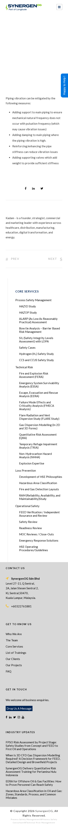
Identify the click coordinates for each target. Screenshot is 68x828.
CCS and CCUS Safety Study (36, 360)
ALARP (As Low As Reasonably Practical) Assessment (38, 320)
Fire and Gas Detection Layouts (39, 489)
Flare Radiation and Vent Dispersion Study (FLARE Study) (39, 417)
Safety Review (28, 521)
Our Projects (14, 665)
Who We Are (14, 634)
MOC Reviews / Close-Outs (36, 534)
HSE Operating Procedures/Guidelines (33, 548)
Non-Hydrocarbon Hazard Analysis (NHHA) (35, 455)
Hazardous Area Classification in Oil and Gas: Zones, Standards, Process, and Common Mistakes (34, 794)
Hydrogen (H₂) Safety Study (36, 353)
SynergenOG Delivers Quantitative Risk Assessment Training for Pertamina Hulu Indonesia (31, 772)
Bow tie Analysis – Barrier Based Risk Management (39, 330)
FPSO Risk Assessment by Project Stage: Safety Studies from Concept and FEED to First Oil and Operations (32, 746)
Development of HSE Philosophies (40, 476)
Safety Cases (27, 347)
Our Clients (13, 659)
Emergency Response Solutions (38, 540)
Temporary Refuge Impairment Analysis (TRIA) (38, 445)
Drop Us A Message (19, 708)
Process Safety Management (33, 300)
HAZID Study (27, 306)
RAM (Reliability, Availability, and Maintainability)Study (39, 497)
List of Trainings (16, 652)
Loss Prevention (25, 470)
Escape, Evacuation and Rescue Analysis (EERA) (38, 394)
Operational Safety (27, 506)
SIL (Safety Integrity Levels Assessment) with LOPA (36, 339)
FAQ (8, 671)
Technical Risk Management (40, 822)
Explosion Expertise (31, 463)
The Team (12, 640)
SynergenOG (44, 811)
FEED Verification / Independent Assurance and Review (39, 513)
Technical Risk (24, 367)
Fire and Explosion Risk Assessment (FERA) (33, 375)
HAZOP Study (28, 312)
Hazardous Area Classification (38, 483)
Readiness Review (30, 528)
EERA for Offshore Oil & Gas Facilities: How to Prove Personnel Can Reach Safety (33, 783)
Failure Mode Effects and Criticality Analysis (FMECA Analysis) (36, 406)
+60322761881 (21, 606)
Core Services (14, 646)
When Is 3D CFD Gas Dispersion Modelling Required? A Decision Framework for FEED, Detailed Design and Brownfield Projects (33, 759)
